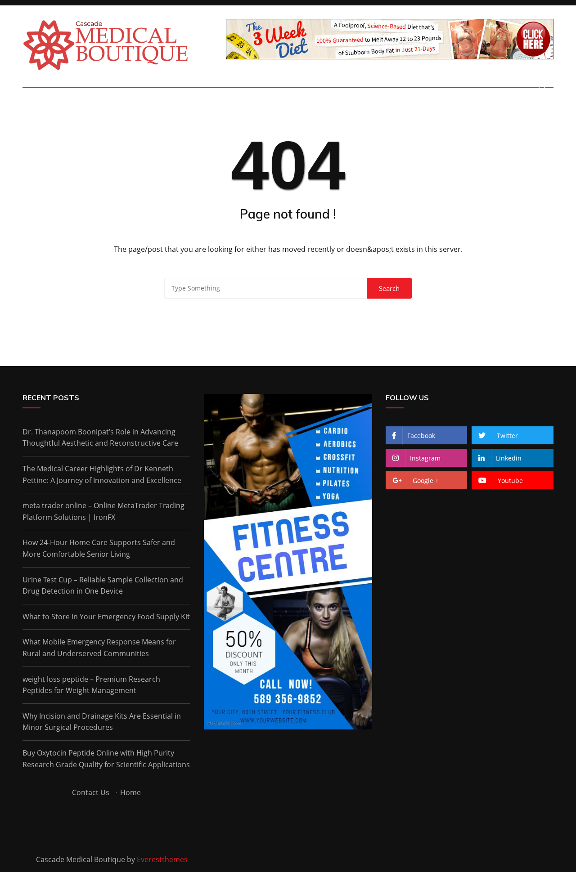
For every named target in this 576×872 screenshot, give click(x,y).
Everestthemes (162, 859)
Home (130, 792)
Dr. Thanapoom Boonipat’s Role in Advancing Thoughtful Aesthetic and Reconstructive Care (100, 437)
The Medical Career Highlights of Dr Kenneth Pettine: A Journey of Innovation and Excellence (101, 474)
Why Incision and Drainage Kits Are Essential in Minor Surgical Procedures (101, 722)
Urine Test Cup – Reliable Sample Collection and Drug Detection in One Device (102, 585)
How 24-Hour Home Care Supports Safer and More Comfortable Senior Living (98, 548)
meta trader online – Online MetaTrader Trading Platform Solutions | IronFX (103, 511)
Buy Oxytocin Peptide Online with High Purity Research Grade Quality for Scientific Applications (106, 758)
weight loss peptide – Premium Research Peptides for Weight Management (91, 685)
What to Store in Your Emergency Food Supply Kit (106, 617)
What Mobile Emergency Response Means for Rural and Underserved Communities (99, 647)
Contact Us (90, 792)
